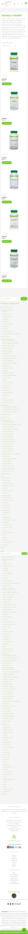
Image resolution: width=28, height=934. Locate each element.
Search (24, 298)
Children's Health (7, 483)
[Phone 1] (20, 904)
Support (14, 865)
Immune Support (8, 446)
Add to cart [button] (6, 123)
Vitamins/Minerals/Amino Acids (11, 333)
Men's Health (6, 385)
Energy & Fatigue (8, 436)
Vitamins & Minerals (8, 400)
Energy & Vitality (7, 368)
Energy (5, 488)
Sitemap (14, 881)
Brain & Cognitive (8, 348)
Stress (5, 537)
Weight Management (9, 468)
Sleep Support (7, 461)
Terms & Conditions (14, 883)
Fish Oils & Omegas (8, 439)
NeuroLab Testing (5, 414)
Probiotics (6, 395)
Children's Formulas (8, 431)
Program (14, 862)
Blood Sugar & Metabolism (10, 343)
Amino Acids (6, 478)
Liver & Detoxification (9, 449)
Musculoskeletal (7, 392)
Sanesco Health (5, 473)
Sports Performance (8, 532)
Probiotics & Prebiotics (9, 458)
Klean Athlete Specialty (9, 411)
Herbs (5, 380)
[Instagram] (10, 904)
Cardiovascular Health (9, 426)
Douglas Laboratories (6, 310)
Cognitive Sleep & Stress (10, 358)
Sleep (4, 397)
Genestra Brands (5, 336)
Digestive (5, 319)
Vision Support (7, 463)
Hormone (6, 326)
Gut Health (6, 493)
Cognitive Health (7, 434)
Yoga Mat (3, 547)
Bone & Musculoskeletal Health (11, 424)
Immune (5, 329)
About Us (14, 855)
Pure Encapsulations (6, 420)
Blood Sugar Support (9, 421)
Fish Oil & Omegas (8, 490)
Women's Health (7, 402)
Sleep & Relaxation (8, 331)
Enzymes (5, 370)
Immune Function (8, 382)
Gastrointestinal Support (9, 375)
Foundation (6, 321)
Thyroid (5, 539)
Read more (6, 84)
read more (16, 901)
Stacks (5, 534)
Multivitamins (6, 390)
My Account (14, 876)
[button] (21, 4)
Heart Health (6, 377)
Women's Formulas (8, 471)
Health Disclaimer (14, 874)
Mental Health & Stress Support (11, 453)
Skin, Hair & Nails (7, 527)
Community (14, 858)
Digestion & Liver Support (10, 363)
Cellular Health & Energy (9, 355)
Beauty (5, 311)
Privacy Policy (14, 878)
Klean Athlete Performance (10, 409)
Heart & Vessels (7, 497)
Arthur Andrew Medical (7, 307)
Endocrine (6, 365)
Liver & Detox (7, 505)
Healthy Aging (7, 495)
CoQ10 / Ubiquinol (8, 360)
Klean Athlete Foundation (10, 407)
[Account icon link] (14, 3)
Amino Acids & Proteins (9, 341)
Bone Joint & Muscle (9, 346)
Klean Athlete (4, 405)
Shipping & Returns (14, 880)
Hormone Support (8, 444)
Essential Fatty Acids (8, 373)
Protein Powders (8, 525)
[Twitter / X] (15, 904)
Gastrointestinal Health (9, 441)
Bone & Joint (6, 314)
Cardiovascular (7, 353)
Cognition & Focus (8, 485)
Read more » (14, 927)
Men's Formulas (7, 451)
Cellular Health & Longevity (10, 429)
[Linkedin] (13, 904)
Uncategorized (5, 545)
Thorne (2, 476)
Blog (14, 873)
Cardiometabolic (7, 350)
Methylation (6, 512)
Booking (14, 856)
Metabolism (6, 510)
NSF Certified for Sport (9, 520)
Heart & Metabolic (8, 324)
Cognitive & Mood (8, 316)
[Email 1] (17, 904)
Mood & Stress (7, 387)
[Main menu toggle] (18, 3)
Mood (5, 515)
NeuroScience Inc (5, 417)
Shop (14, 863)
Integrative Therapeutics (7, 339)
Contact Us (14, 860)
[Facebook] (8, 904)
